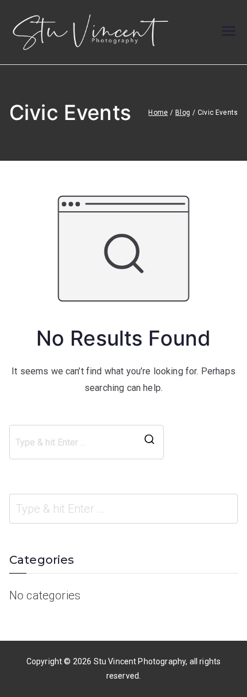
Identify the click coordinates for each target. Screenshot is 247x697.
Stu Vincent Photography (140, 661)
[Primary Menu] (228, 32)
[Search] (149, 442)
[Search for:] (123, 508)
